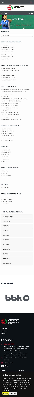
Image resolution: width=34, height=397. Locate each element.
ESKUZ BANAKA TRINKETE (8, 75)
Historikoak (11, 25)
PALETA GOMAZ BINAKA (8, 49)
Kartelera (21, 370)
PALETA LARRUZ (6, 152)
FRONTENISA (5, 117)
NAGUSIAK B (6, 254)
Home (4, 25)
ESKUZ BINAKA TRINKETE (8, 68)
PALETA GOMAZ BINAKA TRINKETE (10, 70)
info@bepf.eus (8, 363)
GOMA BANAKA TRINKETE (8, 77)
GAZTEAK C (6, 244)
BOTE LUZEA (5, 187)
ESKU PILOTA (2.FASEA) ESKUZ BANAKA (12, 119)
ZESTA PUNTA (5, 161)
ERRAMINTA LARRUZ (7, 199)
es (29, 13)
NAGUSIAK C (6, 258)
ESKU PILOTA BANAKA (7, 94)
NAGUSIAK (5, 178)
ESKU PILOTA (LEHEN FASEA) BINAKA (11, 101)
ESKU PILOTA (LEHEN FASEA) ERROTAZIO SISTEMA (15, 98)
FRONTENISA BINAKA (7, 52)
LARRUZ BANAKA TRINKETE (9, 80)
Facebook (4, 328)
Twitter (3, 333)
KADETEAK (5, 171)
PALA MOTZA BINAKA (7, 56)
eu (32, 13)
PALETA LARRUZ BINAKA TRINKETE (10, 73)
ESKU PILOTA (5, 197)
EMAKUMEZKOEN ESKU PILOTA (10, 112)
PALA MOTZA (5, 154)
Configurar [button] (13, 393)
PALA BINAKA (5, 59)
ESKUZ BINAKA (6, 45)
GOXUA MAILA (7, 263)
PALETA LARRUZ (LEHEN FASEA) (10, 103)
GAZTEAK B (6, 240)
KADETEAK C (6, 230)
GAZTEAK (4, 173)
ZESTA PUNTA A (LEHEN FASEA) (10, 108)
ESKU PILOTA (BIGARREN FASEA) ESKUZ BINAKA (14, 91)
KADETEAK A (6, 221)
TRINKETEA (5, 96)
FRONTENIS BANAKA (7, 140)
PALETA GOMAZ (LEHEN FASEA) (10, 105)
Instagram (4, 331)
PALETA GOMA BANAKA (8, 138)
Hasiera (3, 370)
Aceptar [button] (5, 393)
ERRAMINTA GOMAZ (7, 201)
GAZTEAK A (6, 235)
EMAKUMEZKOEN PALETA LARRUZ (10, 114)
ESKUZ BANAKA (6, 129)
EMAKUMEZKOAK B (8, 216)
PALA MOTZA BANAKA (7, 133)
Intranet (5, 13)
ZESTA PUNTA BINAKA (7, 54)
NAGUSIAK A (6, 249)
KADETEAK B (6, 226)
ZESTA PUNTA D (6, 110)
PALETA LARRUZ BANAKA (8, 135)
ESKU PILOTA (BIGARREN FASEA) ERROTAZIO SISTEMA (16, 89)
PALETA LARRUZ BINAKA (8, 47)
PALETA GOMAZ (6, 157)
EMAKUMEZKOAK (6, 175)
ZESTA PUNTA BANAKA (8, 131)
